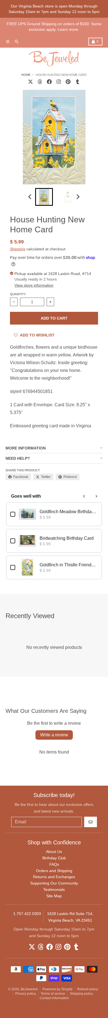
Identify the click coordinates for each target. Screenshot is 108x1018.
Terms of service (53, 994)
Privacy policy (25, 994)
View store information (33, 285)
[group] (44, 197)
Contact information (54, 998)
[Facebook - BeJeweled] (49, 81)
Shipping (17, 249)
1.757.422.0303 (27, 913)
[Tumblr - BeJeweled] (77, 81)
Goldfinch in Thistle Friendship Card (69, 564)
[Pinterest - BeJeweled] (68, 81)
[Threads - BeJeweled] (39, 81)
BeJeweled (29, 989)
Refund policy (87, 989)
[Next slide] (78, 196)
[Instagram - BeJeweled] (58, 81)
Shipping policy (81, 994)
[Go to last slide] (30, 196)
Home (25, 74)
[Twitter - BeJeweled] (30, 81)
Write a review (54, 734)
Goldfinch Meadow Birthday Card (69, 511)
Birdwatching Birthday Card (67, 538)
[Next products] (96, 496)
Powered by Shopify (57, 989)
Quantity (18, 294)
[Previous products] (84, 496)
